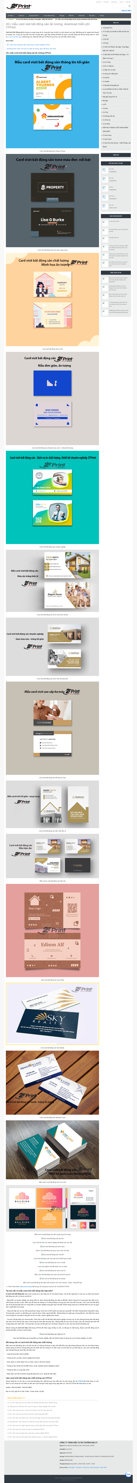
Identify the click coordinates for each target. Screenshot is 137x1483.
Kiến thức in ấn (115, 272)
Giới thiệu (105, 2)
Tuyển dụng (114, 2)
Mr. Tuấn (111, 169)
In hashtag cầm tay (109, 116)
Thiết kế (70, 15)
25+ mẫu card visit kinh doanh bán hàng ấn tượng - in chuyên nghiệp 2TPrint (33, 1437)
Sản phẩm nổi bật (116, 216)
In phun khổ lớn (33, 15)
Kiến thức (82, 15)
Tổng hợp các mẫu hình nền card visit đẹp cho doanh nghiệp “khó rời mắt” (32, 1406)
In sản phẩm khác (49, 15)
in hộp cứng (85, 1467)
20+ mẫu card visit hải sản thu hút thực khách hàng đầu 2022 (28, 1414)
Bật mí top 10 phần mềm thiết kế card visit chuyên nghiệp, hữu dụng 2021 (118, 279)
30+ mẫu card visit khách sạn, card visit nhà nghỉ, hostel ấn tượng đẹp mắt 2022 (34, 1418)
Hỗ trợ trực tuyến (116, 163)
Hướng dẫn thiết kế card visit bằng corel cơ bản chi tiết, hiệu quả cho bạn (118, 288)
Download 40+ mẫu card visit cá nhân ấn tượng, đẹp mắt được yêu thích (31, 49)
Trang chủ (98, 2)
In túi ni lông (106, 62)
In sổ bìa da (106, 120)
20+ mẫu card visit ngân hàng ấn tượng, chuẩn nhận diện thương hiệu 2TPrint (33, 1425)
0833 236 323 (113, 207)
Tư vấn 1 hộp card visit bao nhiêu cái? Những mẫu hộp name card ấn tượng (33, 1402)
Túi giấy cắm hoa (114, 237)
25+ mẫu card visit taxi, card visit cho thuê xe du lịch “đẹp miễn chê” (30, 1410)
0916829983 (113, 180)
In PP (104, 104)
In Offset (10, 15)
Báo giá (62, 15)
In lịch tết (106, 39)
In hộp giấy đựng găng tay (111, 85)
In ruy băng (106, 124)
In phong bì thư (107, 28)
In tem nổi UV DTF (114, 221)
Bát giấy (105, 100)
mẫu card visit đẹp (25, 1286)
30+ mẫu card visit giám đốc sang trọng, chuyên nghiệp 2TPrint (28, 45)
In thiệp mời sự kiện (109, 70)
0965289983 (113, 189)
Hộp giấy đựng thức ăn (110, 97)
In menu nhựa (107, 135)
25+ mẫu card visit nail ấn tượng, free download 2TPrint (26, 1429)
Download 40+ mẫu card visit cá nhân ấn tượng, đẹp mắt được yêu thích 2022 (34, 1422)
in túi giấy (78, 1467)
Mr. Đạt (111, 187)
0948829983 (113, 171)
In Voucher (106, 77)
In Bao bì (21, 15)
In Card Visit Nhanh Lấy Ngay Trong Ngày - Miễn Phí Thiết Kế (34, 19)
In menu (105, 108)
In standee (106, 81)
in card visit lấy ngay (15, 37)
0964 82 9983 (126, 11)
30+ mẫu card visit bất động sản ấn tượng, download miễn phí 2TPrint (76, 19)
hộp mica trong (94, 1467)
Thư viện (91, 15)
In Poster (105, 43)
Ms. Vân (111, 205)
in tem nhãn (103, 1467)
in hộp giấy (71, 1467)
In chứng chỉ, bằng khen (110, 74)
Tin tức (102, 15)
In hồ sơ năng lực (108, 66)
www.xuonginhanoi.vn (68, 1480)
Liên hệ (121, 2)
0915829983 (113, 198)
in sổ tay (105, 112)
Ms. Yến (111, 178)
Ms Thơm (111, 196)
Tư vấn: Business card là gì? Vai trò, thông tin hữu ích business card (118, 304)
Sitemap (128, 2)
